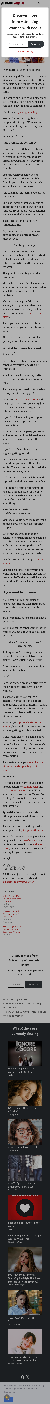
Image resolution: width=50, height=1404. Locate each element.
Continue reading (25, 51)
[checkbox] (7, 1397)
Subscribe (36, 44)
